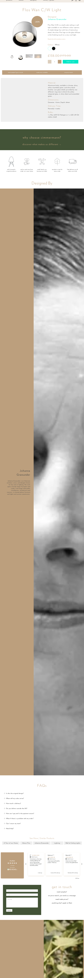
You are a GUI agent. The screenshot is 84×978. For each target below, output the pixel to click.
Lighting (57, 843)
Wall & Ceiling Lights (73, 843)
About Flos (26, 843)
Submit (9, 910)
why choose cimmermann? (42, 137)
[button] (26, 864)
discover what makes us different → (41, 144)
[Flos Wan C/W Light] (24, 34)
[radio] (49, 48)
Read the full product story (56, 39)
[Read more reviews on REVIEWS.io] (12, 870)
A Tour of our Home (11, 843)
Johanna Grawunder (57, 19)
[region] (54, 864)
